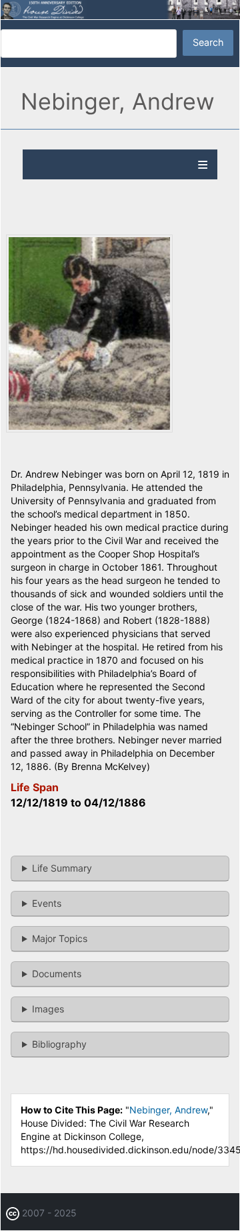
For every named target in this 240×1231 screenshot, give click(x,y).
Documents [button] (56, 973)
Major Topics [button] (59, 938)
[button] (89, 428)
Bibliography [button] (59, 1044)
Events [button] (46, 903)
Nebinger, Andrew (168, 1109)
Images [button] (48, 1008)
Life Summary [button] (62, 868)
